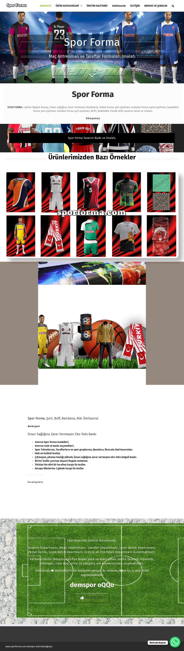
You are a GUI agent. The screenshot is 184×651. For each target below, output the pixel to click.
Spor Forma (36, 418)
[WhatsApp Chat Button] (175, 642)
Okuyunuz (93, 118)
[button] (173, 6)
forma (53, 442)
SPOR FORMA (14, 107)
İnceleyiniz (35, 482)
